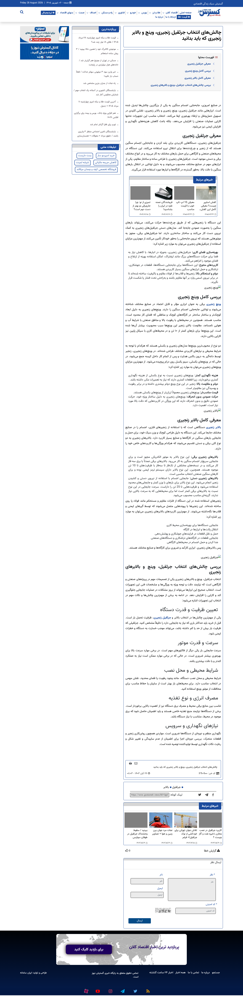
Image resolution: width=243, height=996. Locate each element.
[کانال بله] (44, 51)
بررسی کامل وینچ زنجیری (198, 71)
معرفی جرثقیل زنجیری (199, 64)
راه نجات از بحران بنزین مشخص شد (100, 83)
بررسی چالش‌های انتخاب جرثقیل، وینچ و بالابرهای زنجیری (181, 85)
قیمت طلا (182, 17)
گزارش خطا (210, 851)
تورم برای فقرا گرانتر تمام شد (103, 124)
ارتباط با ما (170, 17)
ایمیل (160, 888)
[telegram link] (122, 989)
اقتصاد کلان (172, 13)
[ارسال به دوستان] (135, 763)
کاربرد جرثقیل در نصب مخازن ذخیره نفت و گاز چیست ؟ (210, 834)
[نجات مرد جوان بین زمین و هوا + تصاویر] (160, 820)
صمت (81, 13)
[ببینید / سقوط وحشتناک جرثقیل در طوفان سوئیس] (136, 820)
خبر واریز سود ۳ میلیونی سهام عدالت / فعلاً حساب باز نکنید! (97, 74)
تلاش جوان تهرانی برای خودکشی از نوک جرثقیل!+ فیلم (186, 834)
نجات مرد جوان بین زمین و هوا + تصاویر (162, 832)
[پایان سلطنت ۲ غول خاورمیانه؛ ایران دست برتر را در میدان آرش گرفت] (207, 795)
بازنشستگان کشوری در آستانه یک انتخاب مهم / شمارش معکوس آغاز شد (96, 92)
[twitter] (200, 795)
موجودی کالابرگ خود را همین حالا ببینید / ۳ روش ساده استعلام (97, 51)
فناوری (121, 13)
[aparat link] (85, 990)
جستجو (216, 972)
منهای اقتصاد (66, 13)
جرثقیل (176, 787)
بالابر (166, 787)
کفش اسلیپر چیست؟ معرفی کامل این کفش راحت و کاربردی (208, 206)
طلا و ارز (156, 13)
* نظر (212, 875)
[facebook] (214, 795)
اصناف (93, 13)
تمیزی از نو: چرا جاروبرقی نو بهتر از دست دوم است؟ (141, 206)
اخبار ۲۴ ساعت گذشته (161, 972)
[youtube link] (97, 989)
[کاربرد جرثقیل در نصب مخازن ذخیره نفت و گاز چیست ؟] (210, 820)
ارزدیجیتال (47, 13)
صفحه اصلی (185, 13)
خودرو (133, 13)
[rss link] (147, 989)
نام (161, 875)
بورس (144, 13)
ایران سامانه (26, 973)
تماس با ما (193, 972)
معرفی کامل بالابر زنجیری (197, 78)
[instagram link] (110, 989)
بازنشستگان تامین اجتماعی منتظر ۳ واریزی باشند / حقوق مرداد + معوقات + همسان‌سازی (97, 134)
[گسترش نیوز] (209, 13)
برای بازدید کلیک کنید (88, 949)
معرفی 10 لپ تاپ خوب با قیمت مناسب (185, 206)
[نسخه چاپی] (130, 763)
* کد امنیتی (211, 904)
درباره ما (159, 17)
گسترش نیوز (98, 973)
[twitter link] (135, 989)
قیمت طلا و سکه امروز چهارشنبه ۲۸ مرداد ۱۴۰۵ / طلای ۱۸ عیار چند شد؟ (98, 40)
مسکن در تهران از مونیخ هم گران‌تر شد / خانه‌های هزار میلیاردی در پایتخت (98, 63)
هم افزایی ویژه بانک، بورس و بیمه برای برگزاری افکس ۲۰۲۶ (96, 115)
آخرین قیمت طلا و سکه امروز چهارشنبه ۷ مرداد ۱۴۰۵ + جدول (98, 104)
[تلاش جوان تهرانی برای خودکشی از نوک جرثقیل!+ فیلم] (185, 820)
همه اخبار (180, 972)
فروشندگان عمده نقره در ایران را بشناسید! (164, 206)
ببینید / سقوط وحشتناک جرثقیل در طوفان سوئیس (137, 834)
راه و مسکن (107, 13)
